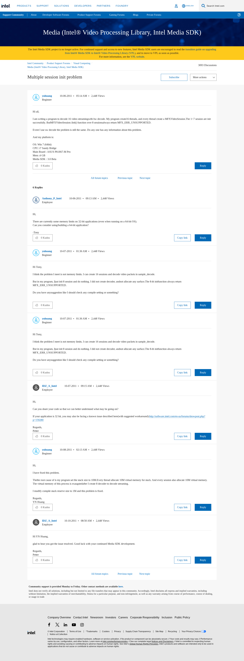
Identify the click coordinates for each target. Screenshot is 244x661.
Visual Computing (87, 63)
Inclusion (168, 617)
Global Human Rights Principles (143, 643)
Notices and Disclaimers (161, 641)
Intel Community (36, 63)
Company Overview (59, 617)
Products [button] (24, 5)
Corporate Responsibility (145, 617)
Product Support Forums (61, 63)
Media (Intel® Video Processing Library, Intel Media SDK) (56, 67)
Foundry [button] (118, 5)
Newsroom (97, 617)
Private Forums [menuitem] (161, 15)
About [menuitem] (34, 15)
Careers (123, 617)
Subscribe (174, 77)
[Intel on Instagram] (82, 625)
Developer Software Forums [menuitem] (58, 15)
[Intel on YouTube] (74, 625)
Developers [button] (80, 5)
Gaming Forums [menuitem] (123, 15)
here (123, 586)
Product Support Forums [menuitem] (94, 15)
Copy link (182, 237)
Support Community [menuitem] (13, 15)
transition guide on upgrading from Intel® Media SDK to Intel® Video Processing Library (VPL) (132, 51)
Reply (203, 165)
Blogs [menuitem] (142, 15)
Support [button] (42, 5)
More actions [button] (200, 77)
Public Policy (182, 617)
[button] (210, 96)
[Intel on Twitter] (57, 625)
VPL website (139, 57)
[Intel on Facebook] (49, 625)
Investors (111, 617)
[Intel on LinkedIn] (65, 625)
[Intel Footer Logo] (31, 632)
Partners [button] (100, 5)
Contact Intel (81, 617)
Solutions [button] (60, 5)
